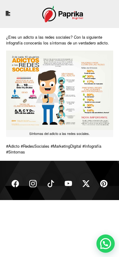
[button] (105, 243)
